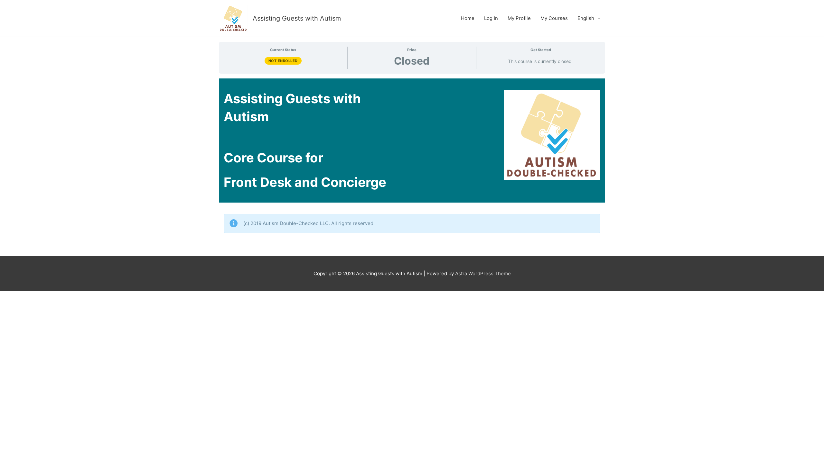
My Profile (519, 18)
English (585, 18)
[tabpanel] (412, 164)
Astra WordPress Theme (483, 273)
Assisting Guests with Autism (297, 18)
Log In (491, 18)
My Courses (554, 18)
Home (467, 18)
